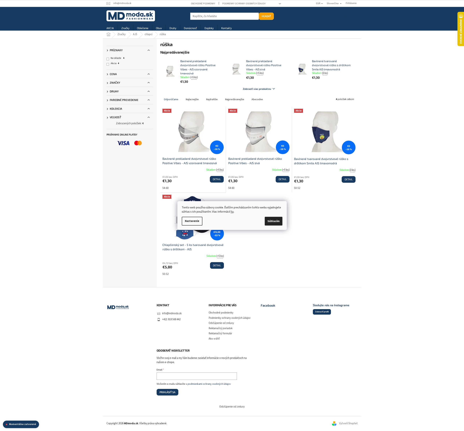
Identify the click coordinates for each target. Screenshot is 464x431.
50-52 (297, 188)
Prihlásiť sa (167, 392)
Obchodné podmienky (203, 3)
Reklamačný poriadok (220, 328)
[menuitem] (110, 28)
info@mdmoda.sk (172, 313)
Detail (217, 179)
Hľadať (266, 16)
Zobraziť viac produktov (257, 88)
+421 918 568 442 (171, 319)
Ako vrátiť (214, 339)
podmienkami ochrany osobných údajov (209, 384)
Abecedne (257, 99)
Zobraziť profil (322, 311)
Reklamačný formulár (220, 333)
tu (232, 212)
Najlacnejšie (192, 99)
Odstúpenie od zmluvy (221, 323)
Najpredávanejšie (234, 99)
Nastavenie (192, 221)
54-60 (165, 188)
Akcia (115, 63)
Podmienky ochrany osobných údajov (244, 3)
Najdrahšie (212, 99)
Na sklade (117, 58)
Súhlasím (273, 221)
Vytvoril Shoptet (348, 423)
